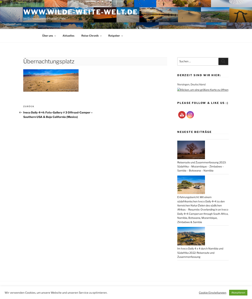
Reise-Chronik (90, 35)
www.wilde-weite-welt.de (80, 12)
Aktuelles (68, 35)
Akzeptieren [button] (238, 292)
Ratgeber (114, 35)
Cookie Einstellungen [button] (212, 292)
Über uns (47, 35)
